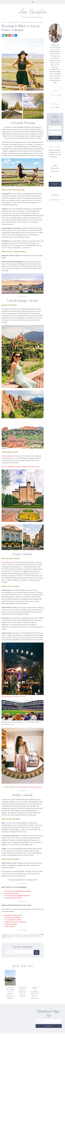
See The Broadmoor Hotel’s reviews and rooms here (20, 466)
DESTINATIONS (12, 22)
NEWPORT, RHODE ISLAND (13, 915)
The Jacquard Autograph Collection (17, 895)
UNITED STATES (24, 22)
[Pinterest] (54, 107)
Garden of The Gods (13, 936)
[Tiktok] (58, 107)
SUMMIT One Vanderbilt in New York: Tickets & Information (34, 993)
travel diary (34, 936)
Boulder (10, 935)
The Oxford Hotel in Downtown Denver (14, 696)
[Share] (38, 934)
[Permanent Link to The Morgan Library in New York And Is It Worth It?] (22, 985)
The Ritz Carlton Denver (13, 898)
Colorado (24, 935)
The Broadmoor (7, 456)
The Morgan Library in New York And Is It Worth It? (22, 992)
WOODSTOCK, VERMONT (13, 917)
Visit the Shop (55, 184)
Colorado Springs (33, 935)
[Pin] (42, 934)
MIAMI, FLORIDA (10, 926)
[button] (32, 2)
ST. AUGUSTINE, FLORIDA (13, 920)
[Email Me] (52, 107)
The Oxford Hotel (8, 562)
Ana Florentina (32, 13)
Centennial (17, 935)
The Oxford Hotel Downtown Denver (18, 891)
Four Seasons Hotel (12, 893)
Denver (4, 936)
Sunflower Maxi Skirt (22, 787)
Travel (18, 22)
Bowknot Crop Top (36, 787)
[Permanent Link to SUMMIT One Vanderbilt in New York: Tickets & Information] (34, 985)
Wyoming (8, 937)
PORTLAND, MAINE (11, 924)
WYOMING (31, 22)
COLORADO (4, 22)
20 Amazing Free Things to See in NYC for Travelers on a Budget (10, 993)
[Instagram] (57, 107)
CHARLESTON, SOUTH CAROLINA (15, 922)
